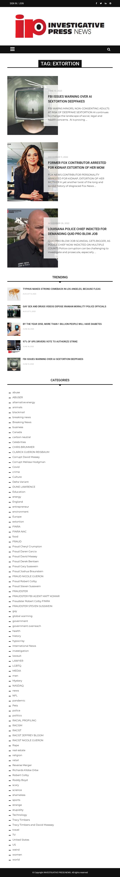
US (14, 844)
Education (18, 491)
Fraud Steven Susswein (26, 586)
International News (24, 645)
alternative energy (23, 402)
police (16, 710)
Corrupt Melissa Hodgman (28, 462)
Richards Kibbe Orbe (25, 770)
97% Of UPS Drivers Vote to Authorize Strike (50, 341)
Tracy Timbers (21, 819)
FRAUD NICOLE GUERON (27, 576)
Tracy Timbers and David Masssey (33, 824)
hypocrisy (18, 640)
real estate (18, 750)
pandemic (18, 700)
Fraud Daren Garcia (24, 551)
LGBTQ (16, 665)
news (15, 690)
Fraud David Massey (24, 556)
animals (17, 407)
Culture (17, 476)
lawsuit (16, 655)
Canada (17, 432)
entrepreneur (20, 506)
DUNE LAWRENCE (23, 486)
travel (15, 829)
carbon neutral (21, 437)
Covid (16, 466)
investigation (20, 650)
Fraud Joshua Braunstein (27, 571)
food (15, 536)
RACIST (16, 730)
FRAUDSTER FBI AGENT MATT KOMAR (36, 596)
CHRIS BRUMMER (23, 447)
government (20, 621)
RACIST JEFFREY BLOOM (27, 735)
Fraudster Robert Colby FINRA (31, 601)
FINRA (16, 526)
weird (16, 849)
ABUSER (17, 397)
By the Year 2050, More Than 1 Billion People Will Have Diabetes (62, 324)
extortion (18, 521)
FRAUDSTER (20, 591)
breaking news (21, 417)
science (17, 790)
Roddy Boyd (20, 780)
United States (20, 839)
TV (14, 834)
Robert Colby (20, 775)
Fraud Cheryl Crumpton (27, 546)
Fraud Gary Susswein (25, 566)
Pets (15, 705)
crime (16, 471)
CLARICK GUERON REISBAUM (30, 452)
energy (16, 496)
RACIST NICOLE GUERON (27, 740)
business (17, 427)
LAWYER (17, 660)
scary (15, 785)
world (16, 859)
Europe (17, 516)
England (17, 501)
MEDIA (16, 670)
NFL (15, 695)
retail (15, 760)
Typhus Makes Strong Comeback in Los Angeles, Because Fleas (62, 289)
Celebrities (19, 442)
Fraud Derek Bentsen (25, 561)
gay (14, 611)
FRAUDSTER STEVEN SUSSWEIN (32, 606)
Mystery (17, 680)
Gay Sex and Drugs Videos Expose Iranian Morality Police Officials (64, 306)
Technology (19, 814)
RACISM (17, 725)
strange (17, 804)
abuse (16, 392)
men (15, 675)
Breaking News (21, 422)
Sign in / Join (17, 3)
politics (17, 715)
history (16, 635)
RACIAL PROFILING (24, 720)
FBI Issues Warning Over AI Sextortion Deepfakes (53, 359)
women (17, 854)
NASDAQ (18, 685)
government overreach (26, 626)
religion (17, 755)
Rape (15, 745)
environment (20, 511)
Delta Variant (20, 481)
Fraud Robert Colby (24, 581)
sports (16, 799)
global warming (22, 616)
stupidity (17, 809)
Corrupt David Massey (26, 457)
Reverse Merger (22, 765)
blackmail (18, 412)
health (16, 630)
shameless (18, 795)
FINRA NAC (19, 531)
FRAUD (17, 541)
